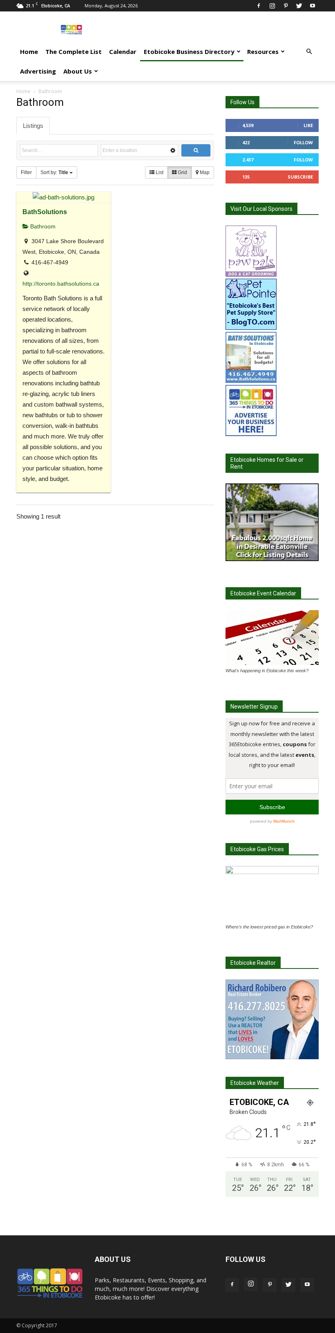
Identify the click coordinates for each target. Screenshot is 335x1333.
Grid (181, 172)
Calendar (122, 51)
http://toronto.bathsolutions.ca (60, 283)
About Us (77, 71)
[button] (309, 52)
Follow (303, 142)
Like (308, 125)
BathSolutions (44, 211)
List (158, 172)
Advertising (38, 71)
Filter (26, 172)
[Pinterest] (285, 5)
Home (29, 51)
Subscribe (300, 177)
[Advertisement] (222, 29)
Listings (33, 125)
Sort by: (54, 172)
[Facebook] (258, 5)
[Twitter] (299, 5)
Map (204, 172)
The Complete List (73, 51)
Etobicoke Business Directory (189, 51)
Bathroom (42, 226)
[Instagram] (272, 5)
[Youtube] (312, 5)
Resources (263, 51)
